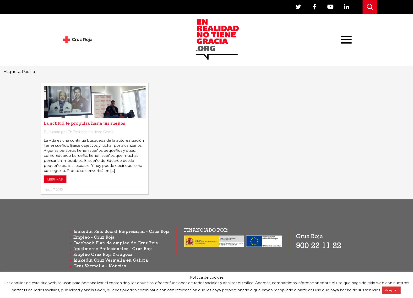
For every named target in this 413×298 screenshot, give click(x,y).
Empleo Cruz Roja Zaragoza (102, 255)
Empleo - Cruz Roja (93, 238)
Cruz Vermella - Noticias (99, 266)
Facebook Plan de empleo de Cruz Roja (115, 244)
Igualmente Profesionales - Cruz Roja (113, 249)
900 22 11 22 (318, 247)
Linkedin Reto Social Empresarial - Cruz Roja (121, 232)
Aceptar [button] (391, 290)
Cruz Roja (309, 237)
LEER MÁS (55, 179)
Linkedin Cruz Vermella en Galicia (110, 261)
